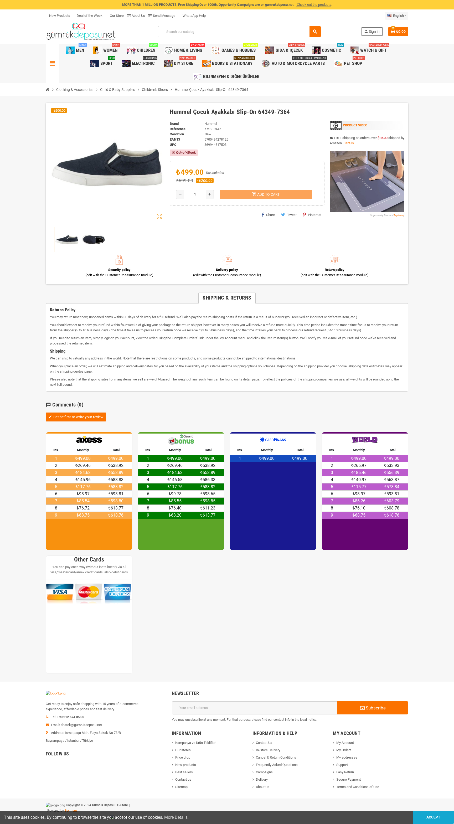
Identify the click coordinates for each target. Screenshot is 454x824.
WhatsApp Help (194, 16)
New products (185, 765)
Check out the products (313, 5)
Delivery (262, 779)
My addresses (346, 757)
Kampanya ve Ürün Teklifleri (195, 743)
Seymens (71, 810)
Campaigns (264, 772)
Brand (174, 124)
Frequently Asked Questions (277, 765)
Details (348, 143)
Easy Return (345, 772)
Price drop (182, 757)
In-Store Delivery (268, 750)
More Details (176, 817)
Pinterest (314, 215)
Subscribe (375, 707)
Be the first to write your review (76, 417)
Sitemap (181, 787)
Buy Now (399, 215)
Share (270, 215)
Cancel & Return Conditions (276, 757)
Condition (177, 134)
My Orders (344, 750)
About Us (138, 16)
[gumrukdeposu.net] (81, 31)
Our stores (183, 750)
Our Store (116, 16)
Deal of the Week (89, 16)
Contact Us (264, 743)
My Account (345, 743)
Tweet (292, 215)
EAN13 (175, 139)
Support (342, 765)
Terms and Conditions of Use (357, 787)
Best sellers (184, 772)
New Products (59, 16)
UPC (173, 145)
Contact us (183, 779)
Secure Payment (348, 779)
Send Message (163, 16)
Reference (177, 129)
